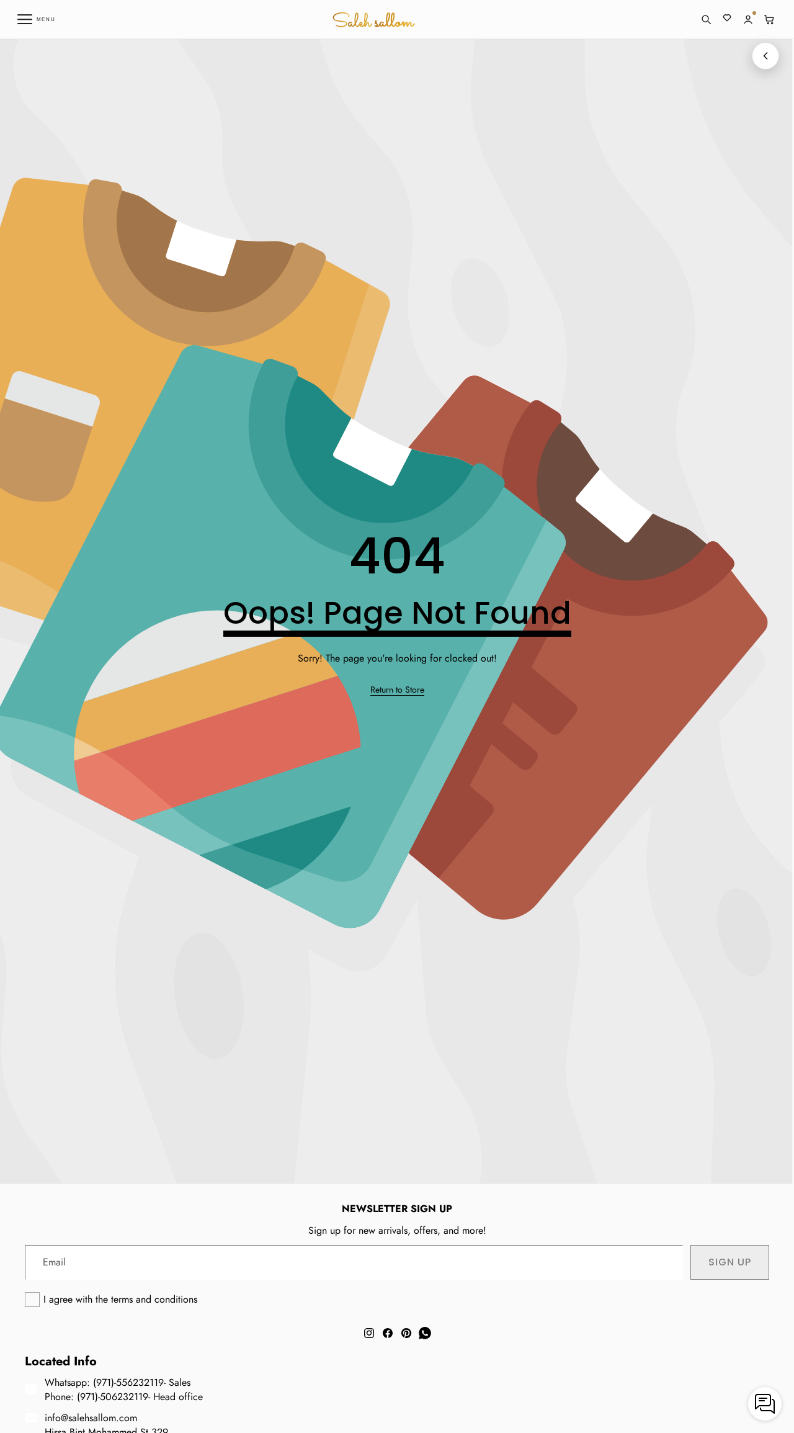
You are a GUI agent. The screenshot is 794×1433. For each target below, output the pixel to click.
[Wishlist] (727, 19)
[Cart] (769, 19)
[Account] (748, 19)
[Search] (705, 19)
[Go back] (765, 56)
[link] (397, 690)
